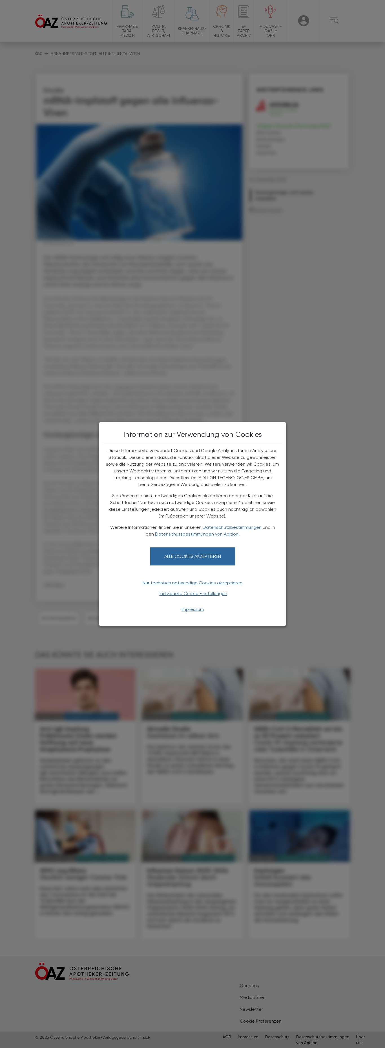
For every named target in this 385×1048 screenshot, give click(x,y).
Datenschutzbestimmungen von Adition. (197, 534)
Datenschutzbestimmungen (232, 527)
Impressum (193, 609)
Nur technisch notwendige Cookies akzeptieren (192, 582)
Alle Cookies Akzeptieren (192, 556)
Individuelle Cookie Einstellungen (193, 593)
